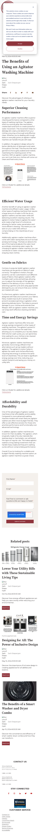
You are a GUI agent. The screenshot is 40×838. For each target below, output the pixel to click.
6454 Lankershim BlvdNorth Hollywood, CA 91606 (9, 767)
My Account (6, 822)
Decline (20, 49)
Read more (6, 608)
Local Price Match (8, 820)
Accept (20, 43)
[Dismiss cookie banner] (33, 7)
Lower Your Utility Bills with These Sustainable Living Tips (18, 573)
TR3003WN (6, 392)
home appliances (9, 636)
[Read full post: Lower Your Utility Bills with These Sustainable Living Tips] (20, 556)
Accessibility (6, 830)
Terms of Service (7, 828)
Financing (5, 824)
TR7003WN (6, 187)
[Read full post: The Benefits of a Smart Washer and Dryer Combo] (20, 691)
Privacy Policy (6, 826)
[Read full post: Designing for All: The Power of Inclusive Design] (20, 624)
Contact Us (5, 814)
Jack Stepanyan (14, 83)
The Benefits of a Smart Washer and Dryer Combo (18, 708)
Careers (4, 818)
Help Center (6, 816)
